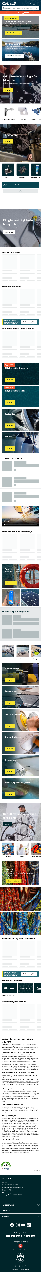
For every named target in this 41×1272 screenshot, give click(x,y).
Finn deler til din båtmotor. (15, 185)
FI (25, 1266)
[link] (20, 1165)
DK (22, 1266)
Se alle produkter (14, 881)
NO (19, 1266)
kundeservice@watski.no (15, 1187)
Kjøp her (8, 90)
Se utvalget (9, 232)
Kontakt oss (11, 583)
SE (15, 1266)
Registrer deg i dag (29, 322)
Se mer (7, 824)
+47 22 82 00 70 (12, 1190)
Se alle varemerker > (8, 995)
